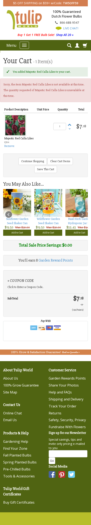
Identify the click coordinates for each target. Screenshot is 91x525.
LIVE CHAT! (70, 28)
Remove (9, 146)
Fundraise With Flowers (67, 427)
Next (82, 214)
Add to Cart (17, 232)
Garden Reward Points (56, 260)
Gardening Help (15, 441)
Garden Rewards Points (67, 378)
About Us (10, 378)
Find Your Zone (15, 448)
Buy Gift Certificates (18, 502)
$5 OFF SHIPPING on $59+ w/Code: (45, 3)
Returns (55, 413)
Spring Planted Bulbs (20, 462)
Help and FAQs (60, 392)
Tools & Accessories (19, 476)
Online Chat (12, 413)
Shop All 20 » (64, 35)
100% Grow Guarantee (21, 385)
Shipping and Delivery (66, 399)
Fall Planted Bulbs (17, 455)
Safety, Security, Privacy (67, 420)
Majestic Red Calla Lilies (18, 138)
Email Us (10, 420)
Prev (8, 214)
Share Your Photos (64, 385)
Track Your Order (62, 406)
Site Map (10, 392)
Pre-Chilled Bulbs (16, 469)
